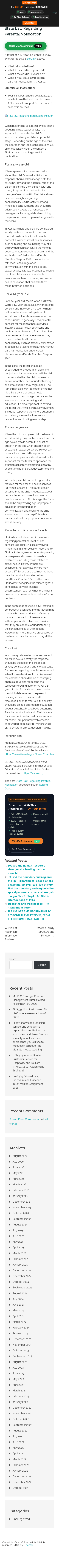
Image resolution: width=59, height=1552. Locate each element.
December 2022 (22, 1407)
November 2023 (22, 1344)
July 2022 (18, 1436)
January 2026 (20, 1196)
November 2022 (22, 1413)
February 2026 (21, 1190)
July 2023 (18, 1367)
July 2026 (18, 1161)
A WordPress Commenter (24, 1119)
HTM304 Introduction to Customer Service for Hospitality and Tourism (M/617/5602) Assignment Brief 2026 (28, 1063)
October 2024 (21, 1281)
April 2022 (18, 1453)
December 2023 (22, 1339)
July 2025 (18, 1230)
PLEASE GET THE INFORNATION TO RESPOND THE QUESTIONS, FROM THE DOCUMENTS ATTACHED (29, 915)
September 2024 (22, 1287)
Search (13, 959)
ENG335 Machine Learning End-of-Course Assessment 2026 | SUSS (31, 1013)
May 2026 (18, 1173)
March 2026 (19, 1184)
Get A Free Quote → (21, 849)
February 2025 (21, 1258)
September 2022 (22, 1424)
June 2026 (19, 1167)
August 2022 (20, 1430)
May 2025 (18, 1241)
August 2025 (20, 1224)
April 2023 (18, 1384)
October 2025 (21, 1213)
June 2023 (18, 1373)
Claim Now (29, 23)
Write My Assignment (25, 841)
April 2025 (18, 1247)
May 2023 (18, 1379)
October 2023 (21, 1350)
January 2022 (20, 1470)
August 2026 (20, 1155)
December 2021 (22, 1476)
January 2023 (20, 1402)
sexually (31, 58)
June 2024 (19, 1304)
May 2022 (18, 1447)
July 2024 (18, 1299)
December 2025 (22, 1201)
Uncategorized (21, 1519)
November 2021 (22, 1482)
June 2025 (18, 1236)
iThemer (28, 1545)
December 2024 (22, 1270)
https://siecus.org (33, 773)
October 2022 (21, 1419)
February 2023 (21, 1396)
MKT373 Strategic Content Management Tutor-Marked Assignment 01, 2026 (29, 1000)
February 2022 (21, 1464)
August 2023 (20, 1361)
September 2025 (22, 1218)
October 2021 (20, 1487)
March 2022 (19, 1459)
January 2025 (20, 1264)
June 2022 (18, 1442)
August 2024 (20, 1293)
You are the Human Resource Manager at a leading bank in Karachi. (26, 869)
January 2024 (20, 1333)
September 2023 (22, 1356)
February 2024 (21, 1327)
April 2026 (18, 1178)
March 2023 (19, 1390)
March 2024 (19, 1321)
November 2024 (22, 1276)
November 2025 (22, 1207)
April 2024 (18, 1316)
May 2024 (18, 1310)
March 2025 (19, 1253)
